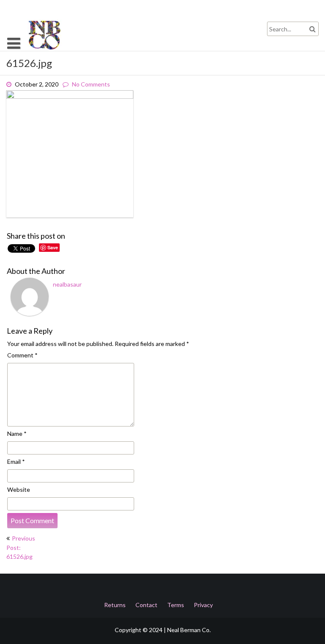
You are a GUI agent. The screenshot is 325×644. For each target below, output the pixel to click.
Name (17, 433)
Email (16, 461)
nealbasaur (67, 284)
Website (18, 489)
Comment (22, 355)
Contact (146, 604)
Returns (115, 604)
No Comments (91, 84)
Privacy (203, 604)
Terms (175, 604)
